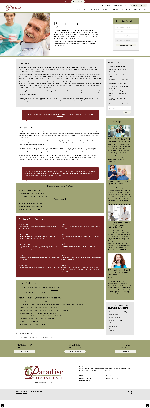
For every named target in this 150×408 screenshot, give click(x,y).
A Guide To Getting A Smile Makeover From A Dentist (119, 140)
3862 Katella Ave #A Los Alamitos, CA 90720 (116, 5)
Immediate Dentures (115, 317)
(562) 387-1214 (85, 171)
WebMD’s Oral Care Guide (33, 293)
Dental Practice (113, 326)
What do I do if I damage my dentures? (32, 206)
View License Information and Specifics (44, 313)
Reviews (134, 9)
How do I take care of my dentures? (31, 190)
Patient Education (115, 9)
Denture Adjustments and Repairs (119, 312)
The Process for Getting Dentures (119, 91)
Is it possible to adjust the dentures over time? (34, 196)
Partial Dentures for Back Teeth (118, 83)
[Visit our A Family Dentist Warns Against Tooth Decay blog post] (119, 179)
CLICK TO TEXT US (77, 1)
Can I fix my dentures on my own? (31, 209)
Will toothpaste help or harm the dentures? (34, 193)
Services (105, 9)
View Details (34, 321)
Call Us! (139, 5)
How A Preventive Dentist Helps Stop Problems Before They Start (119, 225)
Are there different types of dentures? (32, 203)
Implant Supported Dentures (117, 72)
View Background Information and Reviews (41, 318)
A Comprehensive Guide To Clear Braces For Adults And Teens (119, 272)
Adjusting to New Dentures (117, 66)
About (84, 9)
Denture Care (29, 333)
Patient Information (94, 9)
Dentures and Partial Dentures (118, 69)
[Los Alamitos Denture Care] (25, 55)
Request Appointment (75, 351)
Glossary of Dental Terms (49, 287)
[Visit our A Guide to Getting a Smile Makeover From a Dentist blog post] (119, 137)
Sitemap (25, 393)
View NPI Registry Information (60, 316)
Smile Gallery (126, 9)
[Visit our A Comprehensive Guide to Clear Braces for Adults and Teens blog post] (119, 268)
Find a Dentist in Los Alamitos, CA (119, 104)
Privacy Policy (19, 393)
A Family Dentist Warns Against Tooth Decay (118, 182)
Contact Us (142, 9)
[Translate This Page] (147, 405)
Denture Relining (114, 314)
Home (78, 9)
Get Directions (24, 351)
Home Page (54, 290)
